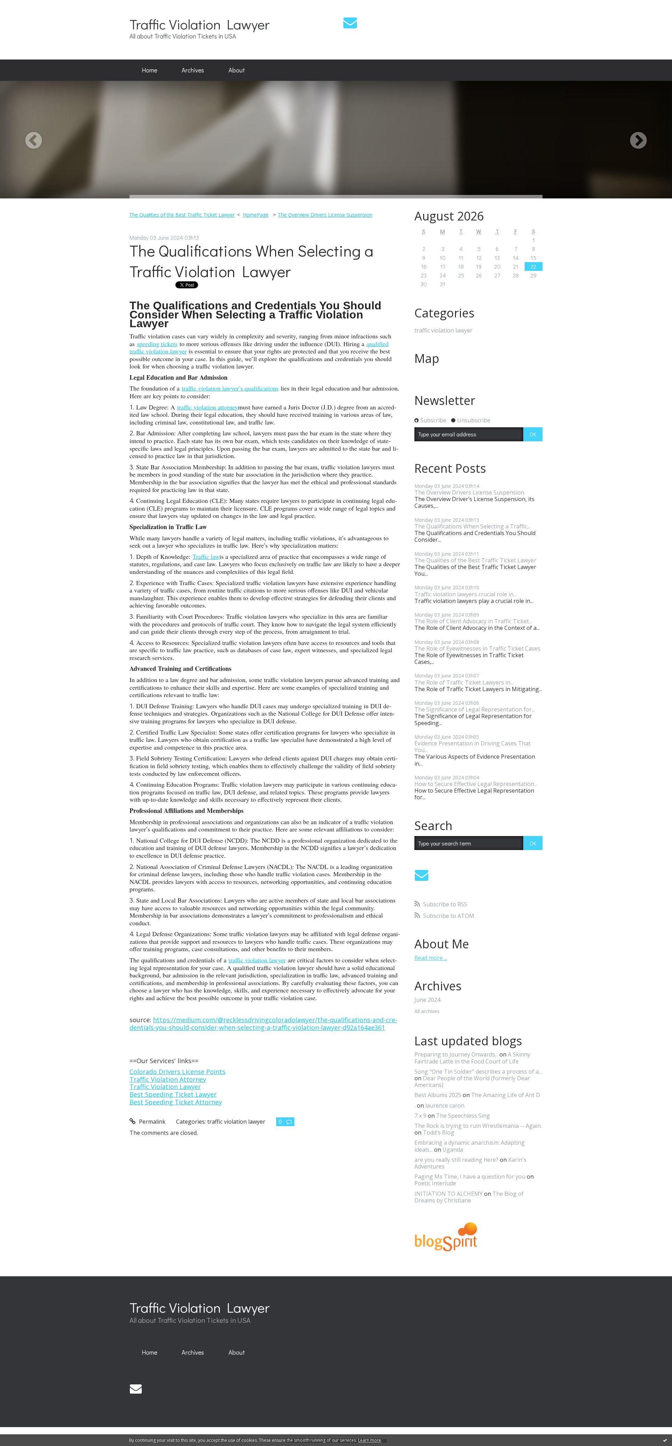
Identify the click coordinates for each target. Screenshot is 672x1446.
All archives (427, 1012)
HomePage (255, 214)
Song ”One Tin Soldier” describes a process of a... (478, 1071)
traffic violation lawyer (236, 1121)
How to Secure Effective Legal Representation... (475, 784)
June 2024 (427, 1000)
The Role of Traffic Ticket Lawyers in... (463, 682)
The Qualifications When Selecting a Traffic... (472, 526)
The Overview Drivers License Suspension (325, 214)
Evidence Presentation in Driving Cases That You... (472, 746)
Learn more (369, 1440)
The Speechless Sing (463, 1115)
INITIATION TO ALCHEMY (448, 1194)
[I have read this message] (665, 1440)
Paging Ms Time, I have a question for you (469, 1176)
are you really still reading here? (456, 1160)
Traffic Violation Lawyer (200, 24)
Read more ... (430, 958)
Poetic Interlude (435, 1183)
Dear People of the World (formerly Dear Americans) (472, 1081)
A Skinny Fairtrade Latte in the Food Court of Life (472, 1058)
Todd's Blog (438, 1132)
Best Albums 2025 (437, 1095)
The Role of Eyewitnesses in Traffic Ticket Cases (477, 648)
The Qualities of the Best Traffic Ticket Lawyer (182, 214)
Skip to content (23, 6)
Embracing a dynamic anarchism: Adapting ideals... (469, 1146)
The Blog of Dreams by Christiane (469, 1197)
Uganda (452, 1149)
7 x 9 (420, 1115)
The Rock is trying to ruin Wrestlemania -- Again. (478, 1126)
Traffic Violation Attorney (168, 1079)
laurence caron (444, 1105)
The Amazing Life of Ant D (505, 1095)
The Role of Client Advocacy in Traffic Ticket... (473, 621)
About (237, 70)
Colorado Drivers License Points (177, 1071)
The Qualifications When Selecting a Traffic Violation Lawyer (251, 260)
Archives (193, 70)
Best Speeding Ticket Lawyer (173, 1094)
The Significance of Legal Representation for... (474, 709)
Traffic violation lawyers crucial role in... (465, 594)
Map (426, 358)
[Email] (350, 22)
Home (149, 70)
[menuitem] (149, 70)
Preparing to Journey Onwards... (456, 1054)
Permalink (152, 1121)
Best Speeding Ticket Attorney (176, 1102)
